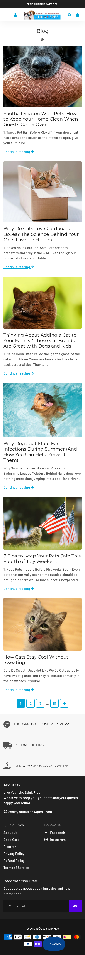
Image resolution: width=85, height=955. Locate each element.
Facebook (57, 832)
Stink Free (53, 928)
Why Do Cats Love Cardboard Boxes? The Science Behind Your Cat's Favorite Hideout (41, 234)
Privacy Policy (13, 853)
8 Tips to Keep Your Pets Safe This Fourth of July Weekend (42, 558)
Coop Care (11, 839)
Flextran (9, 846)
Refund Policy (14, 860)
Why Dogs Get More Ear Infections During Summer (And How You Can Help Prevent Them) (40, 452)
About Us (10, 832)
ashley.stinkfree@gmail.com (30, 811)
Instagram (57, 839)
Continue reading (17, 151)
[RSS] (42, 40)
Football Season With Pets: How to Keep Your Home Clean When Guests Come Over (40, 119)
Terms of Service (16, 867)
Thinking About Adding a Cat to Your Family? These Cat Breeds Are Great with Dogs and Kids (39, 340)
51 (54, 703)
